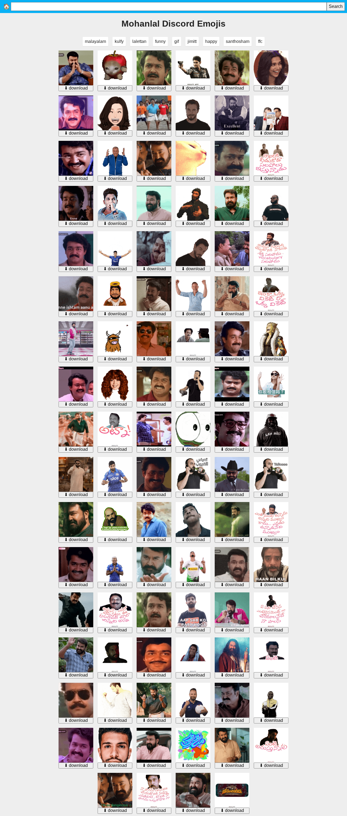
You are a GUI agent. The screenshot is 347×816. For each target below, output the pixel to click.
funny (160, 41)
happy (211, 41)
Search (336, 6)
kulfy (119, 41)
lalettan (139, 41)
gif (176, 41)
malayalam (95, 41)
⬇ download (76, 88)
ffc (260, 41)
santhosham (237, 41)
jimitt (192, 41)
